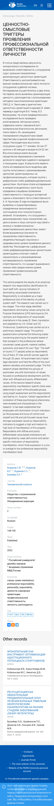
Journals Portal (28, 760)
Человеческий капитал (19, 484)
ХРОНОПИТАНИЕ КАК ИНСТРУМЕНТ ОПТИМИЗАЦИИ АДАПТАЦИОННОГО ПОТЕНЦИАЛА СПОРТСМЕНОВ (26, 656)
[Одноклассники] (13, 625)
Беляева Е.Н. (14, 474)
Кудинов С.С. (21, 471)
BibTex (29, 614)
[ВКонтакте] (9, 625)
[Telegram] (17, 625)
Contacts (28, 752)
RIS (22, 614)
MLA (17, 614)
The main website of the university (28, 764)
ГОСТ (10, 614)
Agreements (28, 756)
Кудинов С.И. (14, 467)
